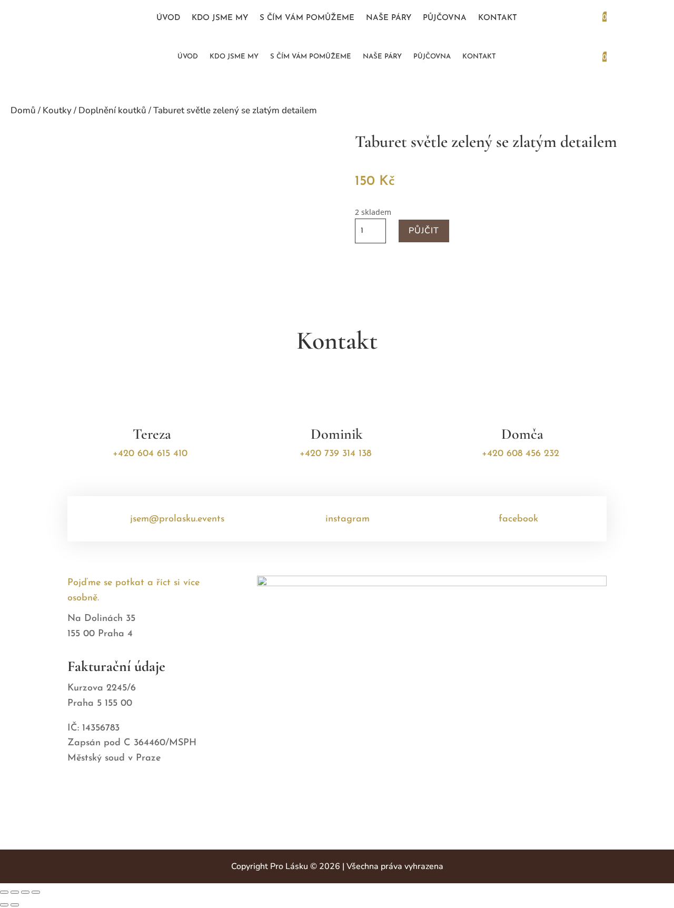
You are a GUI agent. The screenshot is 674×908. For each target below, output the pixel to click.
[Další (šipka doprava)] (15, 904)
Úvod (168, 18)
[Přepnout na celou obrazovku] (15, 892)
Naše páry (388, 18)
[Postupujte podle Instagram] (113, 18)
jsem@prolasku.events (177, 519)
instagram (347, 519)
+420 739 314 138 (335, 454)
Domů (23, 110)
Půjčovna (445, 18)
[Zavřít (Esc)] (36, 892)
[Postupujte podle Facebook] (93, 18)
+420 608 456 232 (520, 454)
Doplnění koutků (112, 110)
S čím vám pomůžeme (307, 18)
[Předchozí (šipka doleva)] (4, 904)
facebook (518, 519)
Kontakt (497, 18)
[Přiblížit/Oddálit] (4, 892)
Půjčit (424, 230)
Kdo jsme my (220, 18)
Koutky (57, 110)
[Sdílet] (25, 892)
